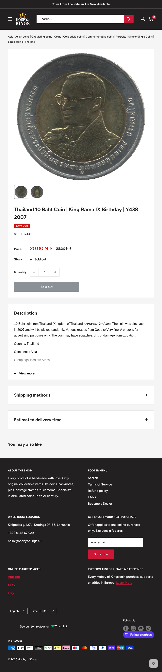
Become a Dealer (100, 503)
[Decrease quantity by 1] (34, 272)
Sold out (47, 287)
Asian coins (22, 36)
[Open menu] (10, 19)
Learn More (124, 582)
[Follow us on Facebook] (126, 628)
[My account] (143, 19)
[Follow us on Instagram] (133, 628)
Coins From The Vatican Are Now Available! (81, 4)
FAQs (92, 497)
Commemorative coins (100, 36)
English (14, 611)
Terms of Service (100, 484)
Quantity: (21, 272)
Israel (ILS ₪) (39, 611)
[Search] (129, 19)
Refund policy (98, 491)
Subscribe (101, 554)
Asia (10, 36)
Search (93, 478)
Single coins (15, 41)
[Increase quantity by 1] (55, 272)
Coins (57, 36)
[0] (150, 19)
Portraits (121, 36)
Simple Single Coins (140, 36)
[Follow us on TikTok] (148, 628)
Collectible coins (73, 36)
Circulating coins (41, 36)
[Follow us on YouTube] (141, 628)
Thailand (30, 41)
